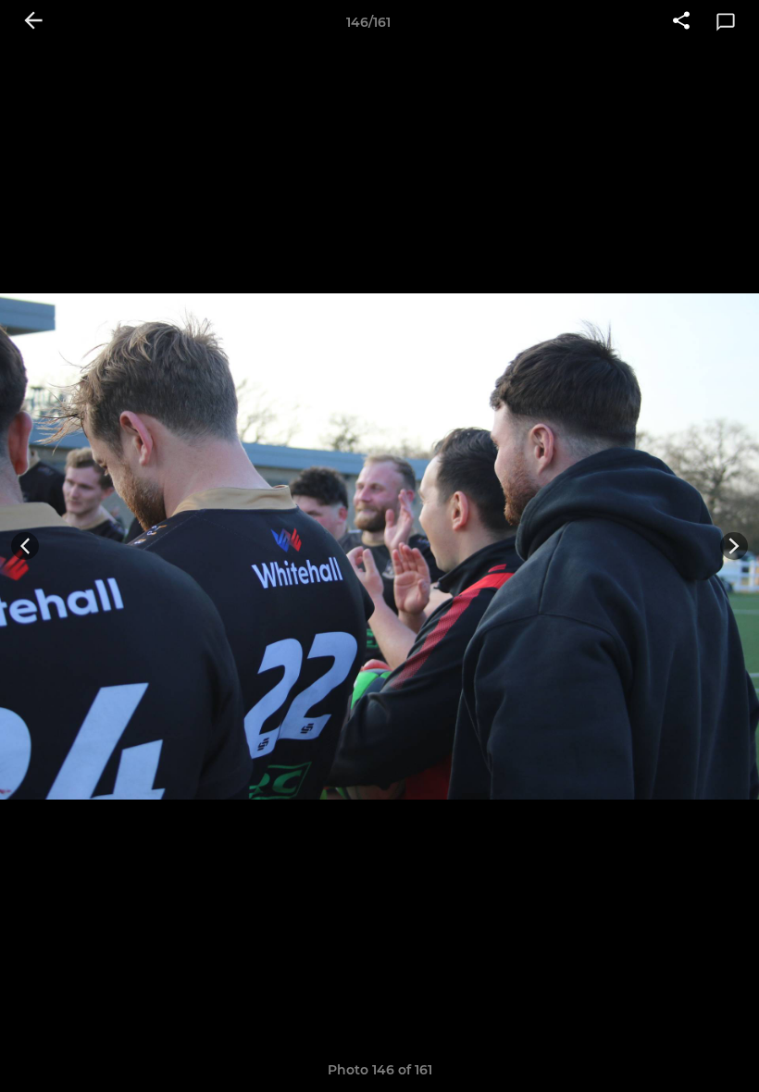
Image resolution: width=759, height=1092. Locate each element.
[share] (681, 22)
